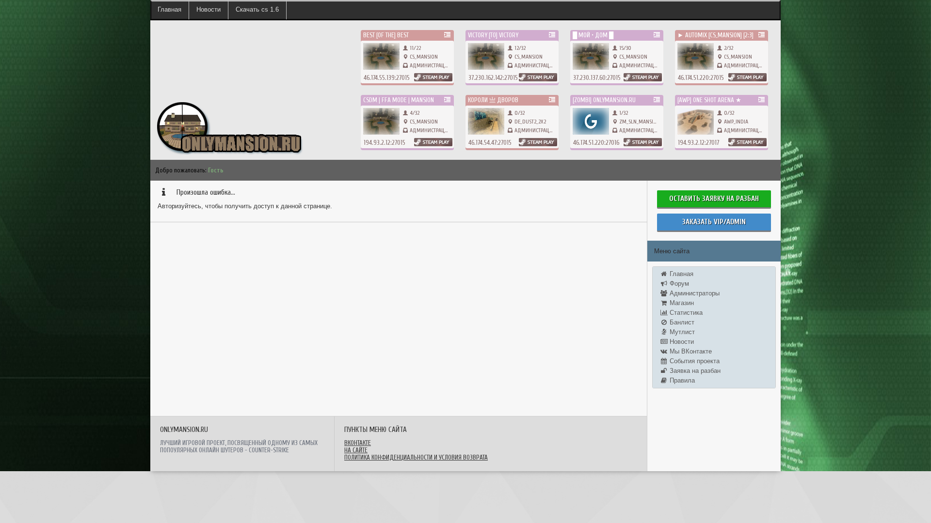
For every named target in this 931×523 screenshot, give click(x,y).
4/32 (413, 112)
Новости (208, 9)
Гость (216, 170)
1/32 (623, 112)
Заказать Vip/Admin (714, 222)
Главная (169, 9)
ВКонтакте (357, 442)
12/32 (519, 48)
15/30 (624, 48)
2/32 (727, 48)
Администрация (430, 65)
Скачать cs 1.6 (257, 9)
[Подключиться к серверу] (433, 77)
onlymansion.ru (169, 92)
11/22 (414, 48)
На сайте (356, 450)
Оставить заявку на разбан (714, 199)
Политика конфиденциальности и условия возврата (416, 457)
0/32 (519, 112)
